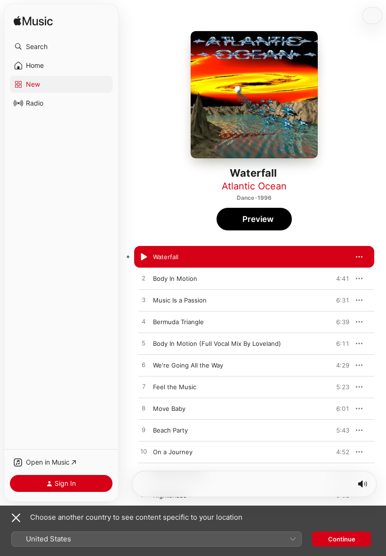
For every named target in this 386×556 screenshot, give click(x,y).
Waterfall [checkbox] (165, 257)
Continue (341, 539)
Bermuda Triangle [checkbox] (178, 322)
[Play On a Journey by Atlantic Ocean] (143, 452)
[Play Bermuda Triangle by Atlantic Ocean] (143, 322)
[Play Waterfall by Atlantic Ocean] (143, 257)
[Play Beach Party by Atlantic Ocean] (143, 430)
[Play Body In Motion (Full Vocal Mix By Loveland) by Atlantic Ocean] (143, 343)
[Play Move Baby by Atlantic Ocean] (143, 408)
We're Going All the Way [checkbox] (188, 365)
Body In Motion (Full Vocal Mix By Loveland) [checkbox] (217, 343)
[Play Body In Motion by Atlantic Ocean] (143, 278)
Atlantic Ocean (254, 186)
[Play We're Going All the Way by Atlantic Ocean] (143, 365)
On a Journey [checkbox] (173, 452)
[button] (61, 47)
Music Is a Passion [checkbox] (180, 300)
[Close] (16, 518)
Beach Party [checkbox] (170, 430)
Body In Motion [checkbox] (175, 278)
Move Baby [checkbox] (169, 408)
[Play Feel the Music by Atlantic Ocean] (143, 387)
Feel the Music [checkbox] (174, 387)
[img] (33, 21)
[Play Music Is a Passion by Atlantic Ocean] (143, 300)
